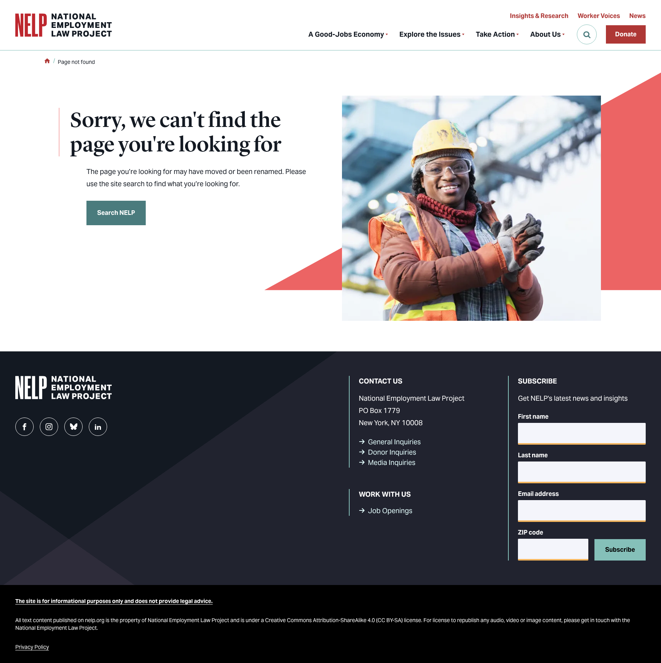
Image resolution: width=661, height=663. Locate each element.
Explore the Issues (430, 34)
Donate (626, 34)
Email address (538, 494)
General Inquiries (394, 441)
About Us (545, 34)
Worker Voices (599, 16)
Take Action (495, 34)
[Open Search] (587, 34)
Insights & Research (539, 16)
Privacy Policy (32, 647)
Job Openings (390, 510)
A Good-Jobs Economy (346, 34)
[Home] (47, 62)
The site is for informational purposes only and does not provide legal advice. (114, 601)
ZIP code (530, 532)
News (637, 16)
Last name (533, 455)
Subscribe (620, 550)
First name (533, 417)
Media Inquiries (391, 462)
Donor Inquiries (392, 452)
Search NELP (116, 213)
